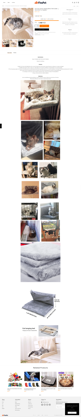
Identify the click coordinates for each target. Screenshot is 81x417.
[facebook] (45, 405)
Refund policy (17, 410)
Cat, (44, 33)
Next (77, 6)
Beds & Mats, (41, 33)
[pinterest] (50, 405)
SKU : (36, 32)
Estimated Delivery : (38, 34)
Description (9, 52)
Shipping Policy (17, 403)
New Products (47, 33)
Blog (16, 402)
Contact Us (30, 403)
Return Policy (17, 405)
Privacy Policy (30, 406)
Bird (2, 405)
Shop (9, 2)
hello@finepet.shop (45, 402)
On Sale (13, 2)
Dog (3, 402)
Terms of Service (18, 408)
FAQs (16, 406)
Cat (2, 403)
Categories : (36, 33)
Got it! (72, 412)
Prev (74, 6)
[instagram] (47, 405)
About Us (29, 402)
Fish (2, 406)
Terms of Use (30, 405)
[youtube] (42, 405)
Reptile (3, 408)
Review (15, 52)
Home (4, 2)
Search (29, 408)
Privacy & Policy (72, 409)
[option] (17, 23)
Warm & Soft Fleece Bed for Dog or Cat (65, 388)
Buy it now (41, 29)
